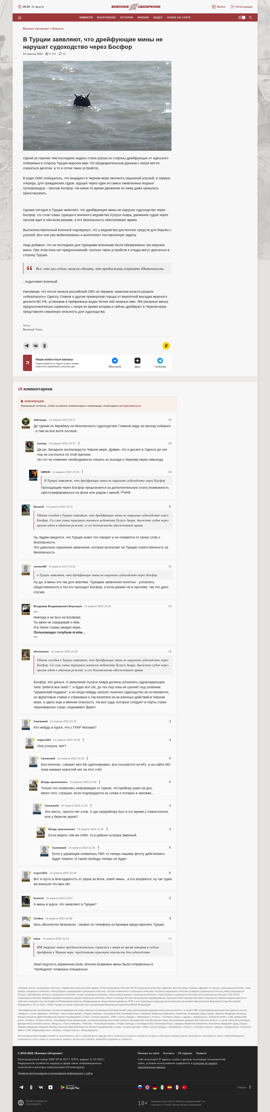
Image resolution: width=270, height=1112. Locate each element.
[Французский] (177, 1087)
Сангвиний (41, 721)
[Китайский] (184, 1087)
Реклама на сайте (148, 1053)
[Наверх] (245, 1087)
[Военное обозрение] (136, 6)
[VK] (41, 1087)
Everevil (39, 898)
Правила (201, 1053)
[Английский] (147, 1087)
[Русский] (140, 1087)
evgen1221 (44, 739)
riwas (37, 938)
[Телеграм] (21, 1087)
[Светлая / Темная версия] (242, 17)
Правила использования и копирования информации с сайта (55, 1073)
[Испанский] (169, 1087)
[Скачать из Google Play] (70, 1087)
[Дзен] (50, 1087)
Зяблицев (40, 419)
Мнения (143, 17)
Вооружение (106, 17)
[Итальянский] (162, 1087)
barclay (42, 443)
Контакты (168, 1053)
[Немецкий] (154, 1087)
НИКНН (45, 472)
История (126, 17)
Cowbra (38, 918)
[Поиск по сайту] (250, 17)
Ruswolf (39, 506)
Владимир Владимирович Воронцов (58, 606)
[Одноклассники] (31, 1087)
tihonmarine (41, 651)
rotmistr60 (40, 566)
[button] (218, 6)
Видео (158, 17)
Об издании (185, 1053)
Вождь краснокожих (54, 781)
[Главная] (20, 17)
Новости (86, 17)
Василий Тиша (32, 329)
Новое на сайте (179, 17)
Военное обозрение (36, 28)
